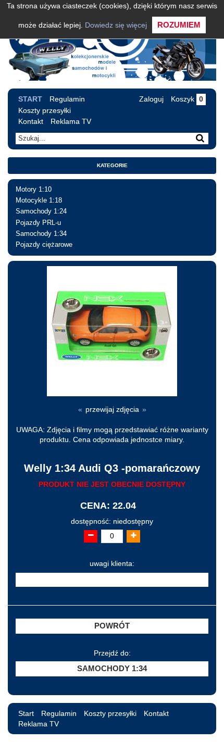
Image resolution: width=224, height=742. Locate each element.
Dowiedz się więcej (116, 25)
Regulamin (67, 99)
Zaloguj (151, 99)
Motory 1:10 (34, 189)
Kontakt (30, 121)
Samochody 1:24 (41, 211)
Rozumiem (179, 24)
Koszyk (187, 99)
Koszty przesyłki (44, 110)
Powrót (112, 626)
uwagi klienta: (112, 564)
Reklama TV (71, 121)
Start (30, 99)
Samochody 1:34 (41, 233)
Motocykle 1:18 (39, 200)
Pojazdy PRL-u (38, 223)
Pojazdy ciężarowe (44, 244)
